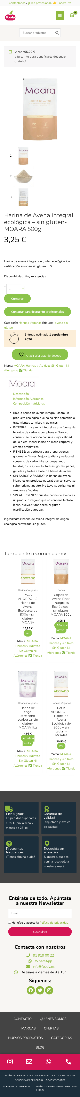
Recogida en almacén (54, 850)
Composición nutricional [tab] (29, 403)
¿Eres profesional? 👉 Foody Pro (49, 3)
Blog (40, 1047)
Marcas (28, 1028)
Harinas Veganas (30, 323)
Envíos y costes (55, 1080)
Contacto (23, 1019)
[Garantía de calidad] (46, 809)
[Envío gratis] (9, 809)
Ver (28, 633)
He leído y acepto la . (40, 923)
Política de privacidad (54, 923)
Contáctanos (17, 3)
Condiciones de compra (29, 1080)
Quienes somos (53, 1019)
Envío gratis (15, 814)
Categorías (61, 1038)
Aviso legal (42, 1075)
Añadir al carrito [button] (62, 627)
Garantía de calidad (52, 816)
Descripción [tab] (21, 394)
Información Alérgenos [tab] (28, 399)
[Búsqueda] (57, 33)
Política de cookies (63, 1075)
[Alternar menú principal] (60, 15)
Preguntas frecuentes (14, 850)
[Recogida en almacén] (47, 844)
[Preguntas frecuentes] (9, 844)
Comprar (17, 298)
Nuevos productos (25, 1038)
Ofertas (51, 1028)
